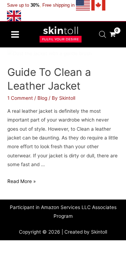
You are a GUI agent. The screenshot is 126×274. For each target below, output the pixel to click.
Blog (42, 98)
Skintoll (99, 232)
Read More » (21, 181)
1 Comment (20, 98)
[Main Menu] (15, 34)
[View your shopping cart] (112, 34)
